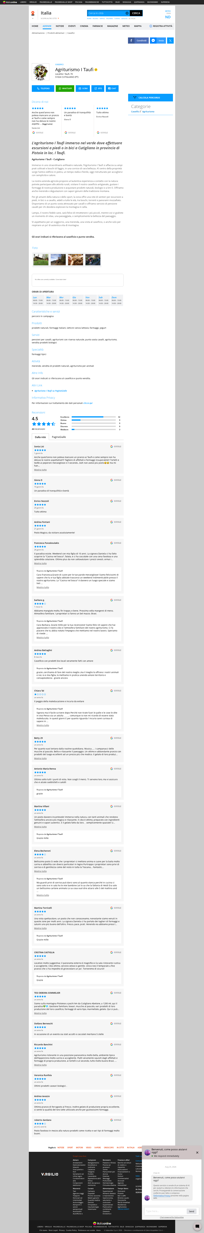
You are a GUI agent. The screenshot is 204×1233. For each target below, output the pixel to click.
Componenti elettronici (78, 1184)
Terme (105, 1169)
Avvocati (121, 1181)
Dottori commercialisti (123, 1177)
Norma (138, 1171)
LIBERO (23, 2)
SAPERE (97, 1147)
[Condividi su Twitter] (170, 40)
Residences (122, 1204)
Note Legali (53, 1230)
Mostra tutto (40, 469)
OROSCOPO (109, 1147)
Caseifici (135, 111)
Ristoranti (121, 1191)
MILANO (95, 18)
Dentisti (91, 1202)
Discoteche (122, 1200)
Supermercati (108, 1191)
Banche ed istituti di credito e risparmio (124, 1165)
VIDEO (88, 1147)
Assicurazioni (123, 1169)
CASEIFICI (59, 64)
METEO (126, 26)
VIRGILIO (33, 2)
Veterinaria (92, 1209)
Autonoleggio (78, 1202)
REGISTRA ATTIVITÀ (162, 26)
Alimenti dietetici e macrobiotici (109, 1194)
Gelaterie (106, 1211)
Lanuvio (139, 1169)
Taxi (74, 1191)
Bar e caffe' (122, 1196)
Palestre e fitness (109, 1163)
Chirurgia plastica (109, 1185)
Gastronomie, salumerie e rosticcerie (108, 1200)
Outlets (90, 1174)
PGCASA (78, 2)
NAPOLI (102, 18)
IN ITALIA (132, 18)
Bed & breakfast (124, 1202)
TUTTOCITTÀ (107, 2)
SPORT (70, 1147)
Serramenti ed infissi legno (78, 1175)
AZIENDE (47, 26)
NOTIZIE (60, 26)
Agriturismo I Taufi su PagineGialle (50, 390)
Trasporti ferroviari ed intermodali (77, 1198)
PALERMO (109, 18)
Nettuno (139, 1163)
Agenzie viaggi (78, 1193)
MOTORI (79, 1147)
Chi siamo (43, 1230)
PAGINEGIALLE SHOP (63, 2)
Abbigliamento (93, 1163)
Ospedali (91, 1193)
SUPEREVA (165, 2)
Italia (46, 13)
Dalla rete (40, 437)
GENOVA (124, 18)
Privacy (62, 1230)
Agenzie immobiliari (122, 1184)
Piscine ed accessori (107, 1166)
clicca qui (87, 403)
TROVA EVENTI (123, 1209)
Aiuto (98, 1230)
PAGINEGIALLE (46, 2)
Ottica (90, 1181)
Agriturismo (148, 111)
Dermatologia (108, 1183)
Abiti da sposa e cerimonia (94, 1184)
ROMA (89, 18)
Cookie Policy (71, 1230)
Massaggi (106, 1178)
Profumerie (107, 1181)
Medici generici (93, 1198)
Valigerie (91, 1172)
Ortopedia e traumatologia (93, 1205)
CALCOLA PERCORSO (149, 97)
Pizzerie (121, 1193)
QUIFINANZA (139, 2)
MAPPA (137, 26)
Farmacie (91, 1191)
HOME (35, 26)
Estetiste (106, 1176)
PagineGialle (59, 437)
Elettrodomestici (79, 1165)
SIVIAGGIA (127, 2)
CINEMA (84, 26)
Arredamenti (77, 1163)
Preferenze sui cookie (86, 1230)
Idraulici (76, 1167)
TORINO (117, 18)
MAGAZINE (112, 26)
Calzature (91, 1169)
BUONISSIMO (152, 2)
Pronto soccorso (94, 1196)
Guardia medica (94, 1200)
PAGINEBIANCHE (92, 2)
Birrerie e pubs (123, 1198)
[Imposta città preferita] (33, 13)
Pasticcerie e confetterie (107, 1208)
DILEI (117, 2)
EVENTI (72, 26)
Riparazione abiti (94, 1178)
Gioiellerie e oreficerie (92, 1166)
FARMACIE (98, 26)
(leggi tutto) (47, 124)
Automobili (77, 1211)
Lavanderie (92, 1176)
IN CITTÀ (120, 1147)
